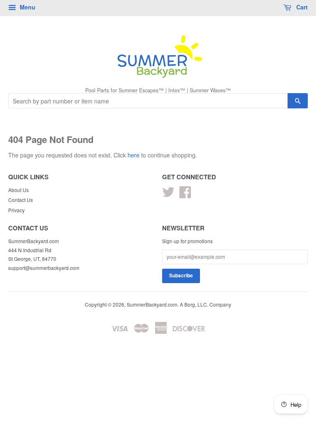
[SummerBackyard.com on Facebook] (185, 194)
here (133, 155)
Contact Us (20, 199)
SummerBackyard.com (152, 304)
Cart (301, 7)
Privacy (16, 209)
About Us (18, 189)
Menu (26, 7)
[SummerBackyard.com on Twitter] (168, 194)
